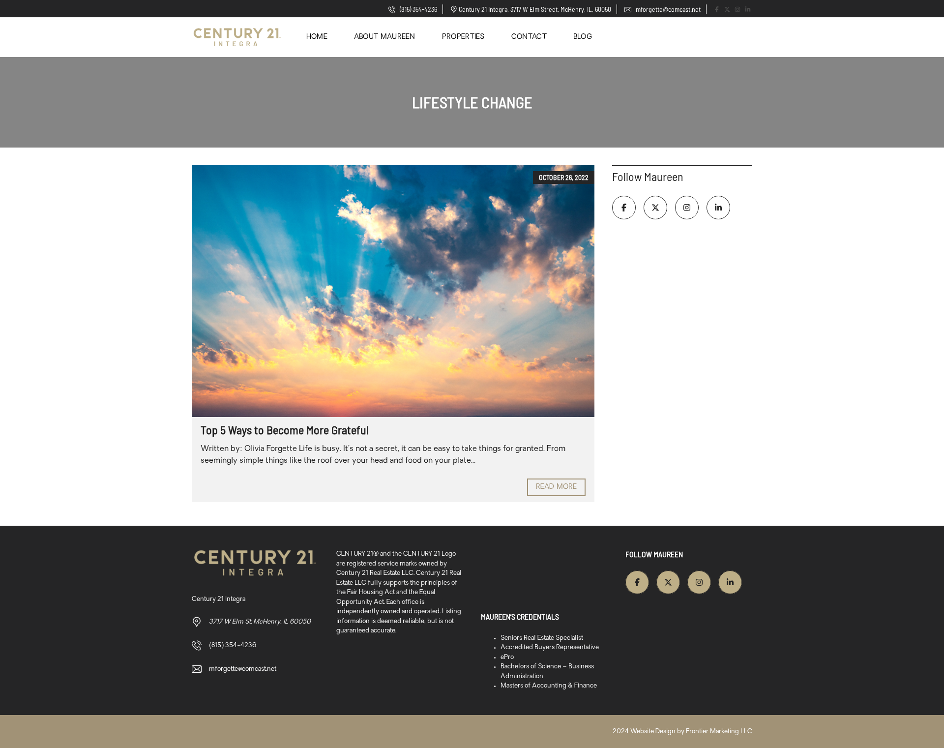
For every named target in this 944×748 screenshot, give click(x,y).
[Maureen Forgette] (237, 37)
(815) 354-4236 (417, 9)
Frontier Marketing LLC (719, 731)
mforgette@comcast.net (667, 9)
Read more (556, 487)
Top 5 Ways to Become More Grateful (285, 429)
